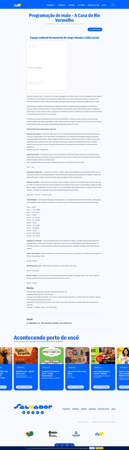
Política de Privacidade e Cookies (103, 422)
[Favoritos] (62, 445)
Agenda (72, 5)
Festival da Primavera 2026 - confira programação (50, 373)
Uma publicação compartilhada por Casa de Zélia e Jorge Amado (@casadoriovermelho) (49, 90)
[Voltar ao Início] (56, 445)
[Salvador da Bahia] (17, 5)
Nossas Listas (93, 5)
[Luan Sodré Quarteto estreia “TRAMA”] (103, 355)
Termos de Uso (83, 422)
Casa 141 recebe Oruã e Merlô (77, 372)
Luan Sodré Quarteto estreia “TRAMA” (101, 372)
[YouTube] (42, 412)
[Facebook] (33, 412)
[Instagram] (28, 412)
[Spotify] (23, 412)
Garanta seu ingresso (24, 387)
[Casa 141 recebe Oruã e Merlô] (77, 355)
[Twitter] (37, 412)
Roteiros (81, 5)
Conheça (61, 5)
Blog (104, 5)
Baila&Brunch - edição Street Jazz (25, 372)
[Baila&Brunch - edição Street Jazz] (26, 355)
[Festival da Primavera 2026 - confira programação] (51, 355)
